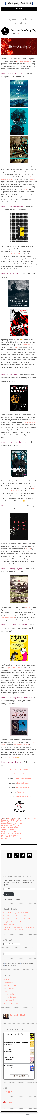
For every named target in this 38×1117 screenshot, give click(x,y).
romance (11, 833)
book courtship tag (7, 824)
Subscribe (8, 894)
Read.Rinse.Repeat (22, 787)
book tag (13, 826)
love (10, 831)
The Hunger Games (30, 422)
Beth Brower (9, 1046)
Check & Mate (9, 1058)
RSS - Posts (9, 1102)
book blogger (13, 820)
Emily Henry (9, 1067)
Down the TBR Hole (10, 985)
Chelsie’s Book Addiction (22, 778)
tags (2, 835)
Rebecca (26, 189)
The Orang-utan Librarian (19, 769)
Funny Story (8, 1066)
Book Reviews (8, 982)
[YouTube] (29, 855)
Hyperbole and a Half (13, 668)
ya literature (7, 839)
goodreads (12, 829)
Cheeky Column (21, 792)
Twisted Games (9, 1050)
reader (14, 831)
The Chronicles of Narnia (21, 745)
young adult (17, 839)
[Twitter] (22, 855)
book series (5, 826)
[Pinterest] (16, 855)
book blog (4, 820)
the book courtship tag (12, 835)
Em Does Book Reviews (22, 797)
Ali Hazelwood (9, 1059)
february (4, 829)
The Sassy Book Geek (23, 61)
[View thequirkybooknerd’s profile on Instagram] (9, 1092)
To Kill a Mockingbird (10, 757)
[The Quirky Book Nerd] (19, 5)
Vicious (15, 347)
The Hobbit (28, 607)
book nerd (18, 824)
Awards (6, 979)
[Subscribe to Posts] (4, 1102)
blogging (16, 818)
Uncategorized (8, 1000)
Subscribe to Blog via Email (17, 877)
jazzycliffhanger (23, 783)
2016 (4, 818)
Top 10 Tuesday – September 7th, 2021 (16, 919)
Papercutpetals (19, 774)
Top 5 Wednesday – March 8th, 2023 (16, 913)
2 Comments (31, 818)
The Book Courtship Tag (23, 30)
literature (4, 831)
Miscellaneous (8, 988)
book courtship (13, 822)
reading (4, 833)
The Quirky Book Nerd (9, 837)
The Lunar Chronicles (8, 617)
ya (18, 837)
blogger (9, 818)
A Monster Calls (26, 345)
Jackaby (32, 179)
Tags (18, 33)
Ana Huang (8, 1051)
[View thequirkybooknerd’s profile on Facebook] (4, 1092)
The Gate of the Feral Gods (13, 1034)
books (16, 827)
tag (20, 833)
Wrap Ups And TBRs (10, 1003)
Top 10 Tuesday (9, 994)
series (17, 833)
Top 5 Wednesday (9, 997)
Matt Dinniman (10, 1036)
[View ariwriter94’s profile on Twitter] (6, 1092)
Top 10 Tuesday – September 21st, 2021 (17, 916)
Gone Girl (28, 549)
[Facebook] (9, 855)
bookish (10, 827)
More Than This (15, 254)
